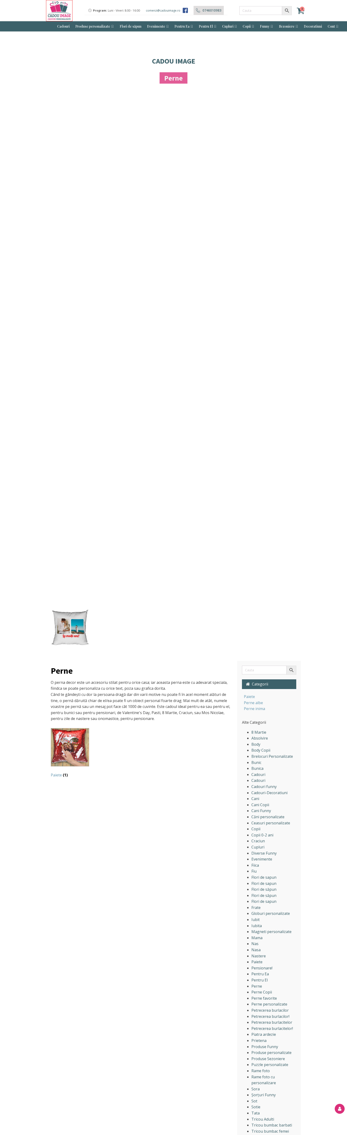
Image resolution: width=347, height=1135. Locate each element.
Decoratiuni (313, 26)
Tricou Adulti (262, 1119)
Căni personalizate (267, 816)
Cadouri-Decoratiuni (269, 792)
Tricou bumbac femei (270, 1131)
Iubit (255, 919)
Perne (256, 986)
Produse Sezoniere (268, 1058)
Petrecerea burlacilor (270, 1010)
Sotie (255, 1106)
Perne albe (253, 702)
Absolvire (259, 738)
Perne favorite (264, 998)
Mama (256, 937)
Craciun (258, 841)
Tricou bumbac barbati (271, 1125)
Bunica (257, 768)
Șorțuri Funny (263, 1094)
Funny (265, 26)
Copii (247, 26)
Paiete (249, 696)
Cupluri (227, 26)
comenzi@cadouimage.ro (163, 11)
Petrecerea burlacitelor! (272, 1028)
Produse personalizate (92, 26)
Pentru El (206, 26)
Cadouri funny (264, 786)
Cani (255, 798)
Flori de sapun (263, 877)
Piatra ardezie (263, 1034)
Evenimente (156, 26)
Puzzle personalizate (269, 1064)
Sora (255, 1089)
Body (255, 744)
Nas (254, 943)
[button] (269, 684)
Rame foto (260, 1070)
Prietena (259, 1040)
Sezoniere (287, 26)
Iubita (256, 925)
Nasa (256, 949)
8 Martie (258, 732)
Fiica (255, 865)
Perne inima (254, 708)
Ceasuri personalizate (270, 823)
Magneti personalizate (271, 931)
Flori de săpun (130, 26)
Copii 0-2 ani (262, 835)
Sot (254, 1101)
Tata (255, 1113)
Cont (331, 26)
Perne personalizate (269, 1004)
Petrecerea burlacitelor (271, 1022)
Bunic (256, 762)
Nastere (258, 956)
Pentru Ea (182, 26)
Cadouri (63, 26)
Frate (256, 907)
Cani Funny (261, 810)
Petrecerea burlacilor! (270, 1016)
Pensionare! (261, 968)
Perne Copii (261, 992)
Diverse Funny (264, 853)
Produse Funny (264, 1046)
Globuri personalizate (270, 913)
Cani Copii (260, 804)
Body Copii (260, 750)
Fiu (254, 871)
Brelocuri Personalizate (272, 756)
